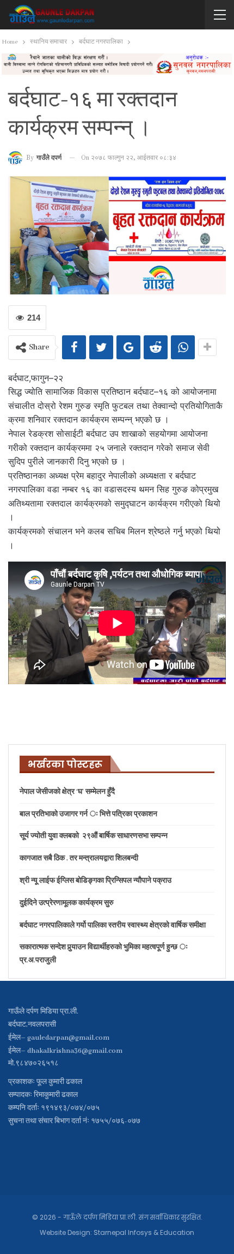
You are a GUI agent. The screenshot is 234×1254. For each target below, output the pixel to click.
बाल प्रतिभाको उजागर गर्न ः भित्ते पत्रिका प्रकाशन (88, 814)
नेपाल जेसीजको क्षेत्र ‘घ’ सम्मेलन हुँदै (67, 792)
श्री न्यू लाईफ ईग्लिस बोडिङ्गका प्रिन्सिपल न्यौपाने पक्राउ (95, 880)
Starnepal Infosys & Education (144, 1232)
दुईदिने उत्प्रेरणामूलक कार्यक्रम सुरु (67, 903)
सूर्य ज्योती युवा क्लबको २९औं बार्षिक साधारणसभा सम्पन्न (94, 836)
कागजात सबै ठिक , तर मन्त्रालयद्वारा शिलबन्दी (79, 858)
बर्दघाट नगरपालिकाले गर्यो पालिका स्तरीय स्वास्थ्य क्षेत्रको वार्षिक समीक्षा (113, 925)
